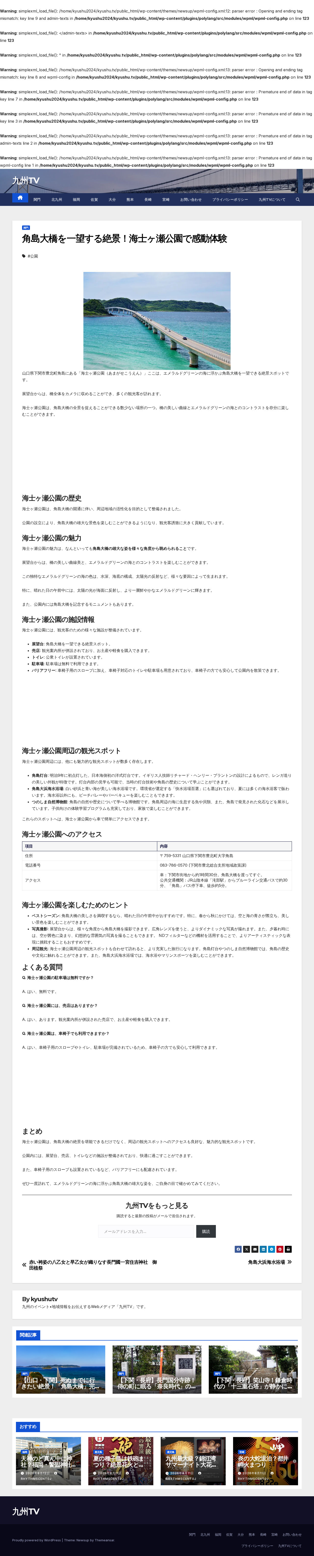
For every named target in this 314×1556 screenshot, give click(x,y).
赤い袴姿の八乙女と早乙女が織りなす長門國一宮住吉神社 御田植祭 (93, 1265)
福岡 (76, 199)
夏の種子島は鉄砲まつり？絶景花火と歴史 (118, 1464)
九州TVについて (272, 199)
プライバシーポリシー (230, 199)
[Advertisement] (157, 459)
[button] (298, 199)
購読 (206, 1231)
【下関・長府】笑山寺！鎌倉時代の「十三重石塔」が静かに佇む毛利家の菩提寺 (253, 1386)
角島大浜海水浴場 (266, 1262)
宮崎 (166, 199)
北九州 (57, 199)
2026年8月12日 (38, 1473)
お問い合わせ (191, 199)
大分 (112, 199)
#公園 (33, 256)
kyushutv (44, 1299)
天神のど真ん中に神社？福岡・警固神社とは (46, 1464)
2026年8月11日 (110, 1473)
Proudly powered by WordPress (37, 1540)
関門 (37, 199)
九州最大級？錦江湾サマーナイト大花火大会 (191, 1464)
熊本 (130, 199)
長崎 (148, 199)
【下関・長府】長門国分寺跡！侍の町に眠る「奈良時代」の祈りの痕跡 (157, 1386)
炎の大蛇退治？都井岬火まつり (263, 1461)
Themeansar (104, 1540)
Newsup (83, 1540)
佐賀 (94, 199)
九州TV (25, 180)
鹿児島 (98, 1451)
